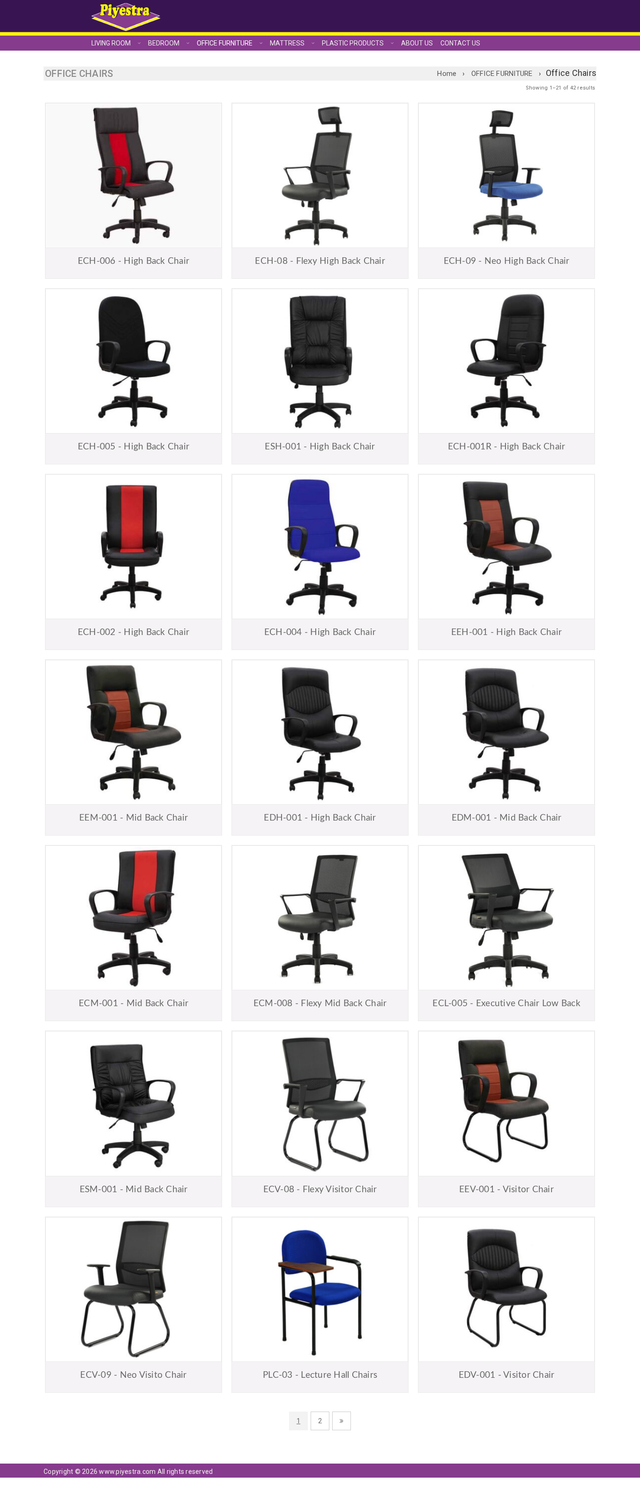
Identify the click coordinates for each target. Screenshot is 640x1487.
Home (446, 73)
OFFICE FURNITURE (502, 73)
